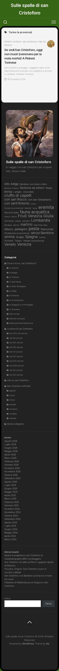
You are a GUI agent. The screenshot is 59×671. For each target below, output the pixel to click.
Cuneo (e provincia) (13, 208)
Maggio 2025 (11, 492)
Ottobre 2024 (11, 515)
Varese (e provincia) (33, 240)
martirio (26, 224)
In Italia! (17, 42)
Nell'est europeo (17, 318)
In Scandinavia (16, 300)
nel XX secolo (16, 370)
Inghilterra (26, 221)
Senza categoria (15, 424)
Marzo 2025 (10, 498)
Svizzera (8, 240)
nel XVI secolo (16, 356)
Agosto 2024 (10, 522)
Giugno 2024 (10, 529)
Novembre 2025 (12, 471)
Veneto (10, 244)
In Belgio (13, 272)
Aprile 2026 (10, 454)
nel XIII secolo (30, 42)
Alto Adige (11, 184)
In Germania (15, 282)
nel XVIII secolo (16, 365)
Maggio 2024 (11, 532)
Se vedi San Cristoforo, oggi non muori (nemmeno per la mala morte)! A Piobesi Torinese (23, 56)
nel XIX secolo (16, 347)
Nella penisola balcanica (21, 323)
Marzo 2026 (10, 458)
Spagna (31, 236)
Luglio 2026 (10, 444)
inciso (12, 400)
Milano (8, 229)
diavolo (28, 208)
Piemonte (47, 229)
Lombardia (40, 220)
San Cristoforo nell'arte (18, 386)
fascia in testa (11, 212)
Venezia (24, 244)
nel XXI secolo (16, 375)
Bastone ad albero (32, 187)
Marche (16, 225)
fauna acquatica (34, 212)
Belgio (49, 187)
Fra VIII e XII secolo (18, 333)
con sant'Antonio (16, 203)
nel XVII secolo (16, 361)
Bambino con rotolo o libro (33, 184)
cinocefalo (28, 191)
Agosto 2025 (10, 481)
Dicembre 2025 (12, 468)
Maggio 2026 (11, 451)
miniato (12, 404)
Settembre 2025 (12, 478)
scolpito (13, 413)
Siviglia (20, 236)
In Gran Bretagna (17, 286)
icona (12, 395)
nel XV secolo (16, 351)
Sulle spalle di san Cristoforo (29, 9)
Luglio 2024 (10, 525)
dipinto (8, 42)
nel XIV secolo (16, 342)
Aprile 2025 (10, 495)
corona (33, 204)
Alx (47, 643)
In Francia (14, 277)
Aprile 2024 (10, 536)
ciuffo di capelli (17, 195)
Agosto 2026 (10, 441)
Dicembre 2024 (12, 509)
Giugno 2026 (10, 448)
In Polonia (14, 295)
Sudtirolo (42, 237)
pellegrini (21, 229)
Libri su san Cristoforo (18, 380)
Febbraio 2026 (11, 461)
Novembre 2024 (12, 512)
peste (34, 229)
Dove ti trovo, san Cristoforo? (22, 263)
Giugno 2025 (10, 488)
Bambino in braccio (11, 188)
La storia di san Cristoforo (20, 328)
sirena (9, 236)
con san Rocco (15, 199)
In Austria (13, 268)
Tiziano (18, 240)
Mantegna (8, 225)
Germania (9, 221)
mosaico (13, 409)
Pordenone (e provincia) (16, 233)
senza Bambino (42, 233)
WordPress (28, 643)
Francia (7, 217)
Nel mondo (14, 314)
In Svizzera (14, 309)
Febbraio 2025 (11, 502)
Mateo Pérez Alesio (40, 225)
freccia (14, 217)
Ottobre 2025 (11, 475)
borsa (8, 191)
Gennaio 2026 (11, 464)
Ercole (35, 208)
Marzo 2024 (10, 539)
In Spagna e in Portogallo (21, 304)
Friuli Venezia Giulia (36, 216)
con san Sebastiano (39, 199)
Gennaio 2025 (11, 505)
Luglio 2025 (10, 485)
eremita (46, 207)
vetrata (12, 418)
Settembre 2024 (12, 519)
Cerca (7, 598)
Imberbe (18, 221)
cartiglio (17, 191)
